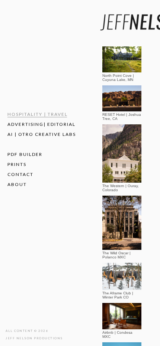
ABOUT (17, 184)
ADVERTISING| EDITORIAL (41, 124)
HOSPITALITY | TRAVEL (37, 114)
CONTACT (20, 174)
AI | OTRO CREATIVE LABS (41, 134)
